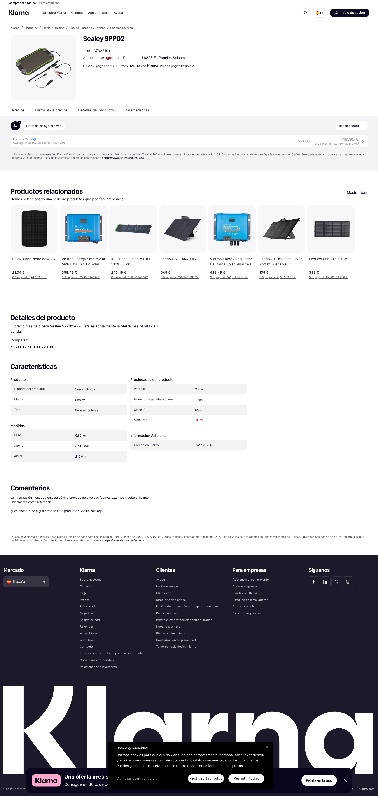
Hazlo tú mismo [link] (54, 28)
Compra (77, 13)
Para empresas (49, 3)
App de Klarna (98, 13)
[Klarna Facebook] (314, 581)
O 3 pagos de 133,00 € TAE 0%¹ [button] (328, 277)
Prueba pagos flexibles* (177, 66)
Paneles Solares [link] (121, 28)
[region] (190, 765)
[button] (320, 13)
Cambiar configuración (137, 779)
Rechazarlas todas (205, 778)
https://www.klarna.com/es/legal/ (125, 157)
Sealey (80, 400)
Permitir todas (246, 778)
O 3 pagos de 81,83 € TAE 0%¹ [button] (129, 277)
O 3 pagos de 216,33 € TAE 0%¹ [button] (180, 277)
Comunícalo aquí (91, 511)
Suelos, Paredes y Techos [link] (87, 28)
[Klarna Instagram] (348, 581)
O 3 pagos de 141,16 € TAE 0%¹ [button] (229, 277)
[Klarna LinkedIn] (325, 581)
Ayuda (118, 13)
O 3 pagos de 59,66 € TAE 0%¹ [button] (277, 277)
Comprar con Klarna (22, 3)
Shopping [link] (31, 28)
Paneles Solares (172, 57)
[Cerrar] (267, 747)
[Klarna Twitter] (336, 581)
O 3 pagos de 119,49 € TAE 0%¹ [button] (81, 277)
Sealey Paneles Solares (34, 346)
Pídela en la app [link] (319, 780)
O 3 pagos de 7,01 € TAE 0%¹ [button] (29, 277)
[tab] (18, 110)
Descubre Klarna (54, 13)
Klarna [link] (14, 28)
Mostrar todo (357, 192)
